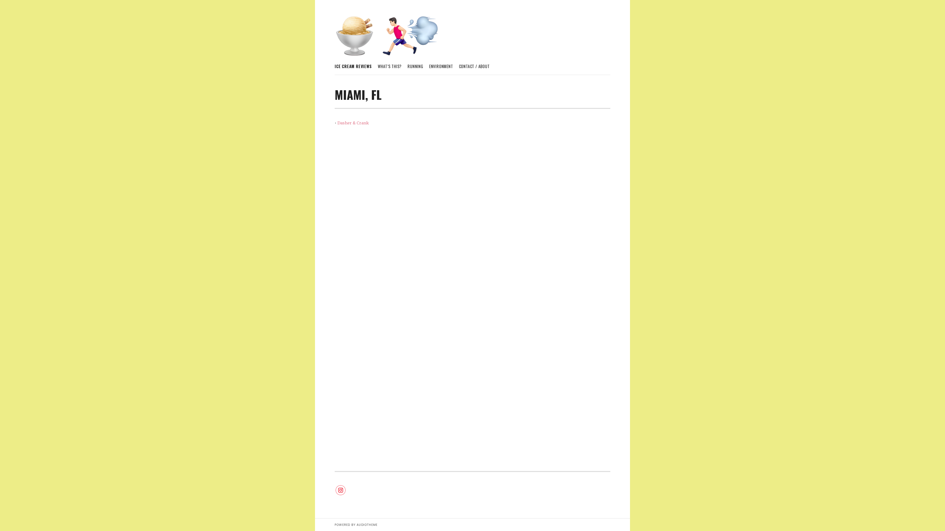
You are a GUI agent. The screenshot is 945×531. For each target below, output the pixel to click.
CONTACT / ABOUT (474, 66)
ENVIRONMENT (441, 66)
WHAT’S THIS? (390, 66)
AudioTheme (367, 525)
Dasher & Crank (353, 122)
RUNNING (415, 66)
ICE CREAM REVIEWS (353, 66)
